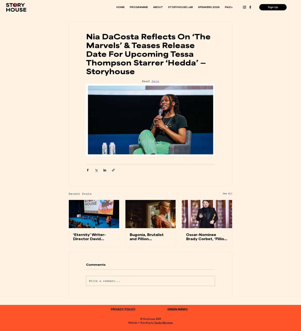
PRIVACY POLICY (123, 309)
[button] (138, 7)
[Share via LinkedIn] (104, 170)
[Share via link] (113, 170)
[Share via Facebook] (87, 170)
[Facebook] (250, 7)
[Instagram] (244, 7)
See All (227, 193)
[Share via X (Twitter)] (96, 170)
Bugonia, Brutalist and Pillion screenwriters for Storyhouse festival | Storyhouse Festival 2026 (149, 237)
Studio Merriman (164, 322)
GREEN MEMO (177, 309)
